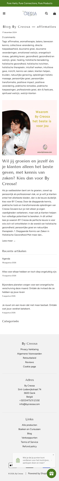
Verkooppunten (29, 437)
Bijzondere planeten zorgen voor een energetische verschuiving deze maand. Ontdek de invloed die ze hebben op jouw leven (28, 288)
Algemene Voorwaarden (29, 353)
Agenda (6, 258)
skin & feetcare (45, 89)
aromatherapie (27, 41)
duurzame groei (27, 48)
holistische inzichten (37, 63)
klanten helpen (42, 71)
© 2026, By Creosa (15, 474)
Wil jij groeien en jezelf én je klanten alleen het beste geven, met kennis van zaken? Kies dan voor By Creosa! (28, 172)
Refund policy (29, 446)
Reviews (29, 362)
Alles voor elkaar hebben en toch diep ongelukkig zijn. (29, 271)
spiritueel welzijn (10, 93)
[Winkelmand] (55, 13)
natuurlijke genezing (21, 74)
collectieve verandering (22, 45)
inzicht (11, 71)
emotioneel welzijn (28, 52)
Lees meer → (9, 240)
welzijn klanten (28, 93)
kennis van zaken (25, 71)
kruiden (6, 74)
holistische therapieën (13, 67)
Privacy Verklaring (29, 349)
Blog (29, 433)
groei (13, 60)
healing (20, 60)
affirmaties (13, 41)
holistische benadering (37, 60)
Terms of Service (29, 442)
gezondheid (32, 56)
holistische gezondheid (14, 63)
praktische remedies (25, 85)
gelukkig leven (17, 56)
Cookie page (29, 366)
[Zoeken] (46, 13)
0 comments (8, 37)
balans (39, 41)
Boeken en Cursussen (29, 429)
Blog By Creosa (16, 27)
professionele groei (26, 89)
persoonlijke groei (21, 78)
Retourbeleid (29, 357)
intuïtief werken (34, 67)
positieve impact (25, 82)
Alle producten (29, 425)
